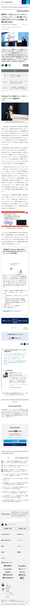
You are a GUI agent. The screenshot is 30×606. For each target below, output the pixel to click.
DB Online (19, 534)
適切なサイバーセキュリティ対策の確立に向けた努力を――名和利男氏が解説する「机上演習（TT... (15, 361)
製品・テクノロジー (5, 29)
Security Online (5, 534)
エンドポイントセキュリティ (16, 27)
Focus (9, 27)
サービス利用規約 (9, 593)
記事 (2, 546)
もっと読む (5, 364)
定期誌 (18, 552)
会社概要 (7, 591)
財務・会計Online (5, 540)
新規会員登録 (15, 441)
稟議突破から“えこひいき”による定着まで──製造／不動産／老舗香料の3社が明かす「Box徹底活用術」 (16, 483)
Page (4, 82)
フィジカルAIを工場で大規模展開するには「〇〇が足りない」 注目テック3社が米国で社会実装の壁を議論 (16, 461)
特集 (2, 552)
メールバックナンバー (16, 437)
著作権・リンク (9, 585)
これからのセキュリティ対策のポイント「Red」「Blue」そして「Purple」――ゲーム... (14, 358)
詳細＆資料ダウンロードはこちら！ (12, 311)
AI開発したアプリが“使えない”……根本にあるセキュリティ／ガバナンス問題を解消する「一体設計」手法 (16, 492)
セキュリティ (4, 27)
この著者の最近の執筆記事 (15, 387)
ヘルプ (7, 583)
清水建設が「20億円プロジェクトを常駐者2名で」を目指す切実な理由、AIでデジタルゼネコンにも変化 (16, 470)
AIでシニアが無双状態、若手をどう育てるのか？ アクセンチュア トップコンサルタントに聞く (16, 466)
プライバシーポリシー (10, 595)
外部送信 (7, 597)
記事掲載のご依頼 (8, 528)
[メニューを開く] (2, 2)
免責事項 (7, 589)
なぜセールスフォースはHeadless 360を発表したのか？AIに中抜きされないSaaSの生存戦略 (16, 487)
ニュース (19, 540)
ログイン (15, 444)
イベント (19, 546)
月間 (22, 458)
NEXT (25, 327)
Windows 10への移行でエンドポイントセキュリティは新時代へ (18, 75)
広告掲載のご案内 (22, 528)
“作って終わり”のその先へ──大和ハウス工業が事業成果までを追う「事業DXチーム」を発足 (16, 474)
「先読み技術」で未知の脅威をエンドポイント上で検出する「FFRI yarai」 (18, 87)
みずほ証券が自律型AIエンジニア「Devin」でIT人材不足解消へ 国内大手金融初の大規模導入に (16, 500)
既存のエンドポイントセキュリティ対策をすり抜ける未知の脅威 (18, 82)
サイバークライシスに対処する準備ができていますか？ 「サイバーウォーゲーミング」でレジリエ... (15, 354)
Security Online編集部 (11, 24)
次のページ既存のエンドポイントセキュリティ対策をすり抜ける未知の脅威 (15, 321)
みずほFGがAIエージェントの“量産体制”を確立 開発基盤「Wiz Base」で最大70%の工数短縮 (16, 496)
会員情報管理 (8, 587)
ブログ (3, 558)
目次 (15, 70)
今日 (8, 458)
